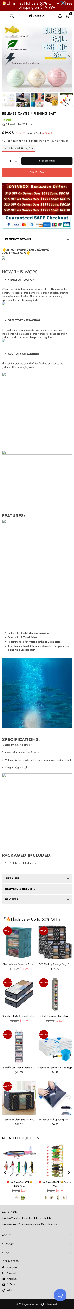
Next (69, 57)
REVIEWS (11, 899)
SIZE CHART (61, 141)
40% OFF (7, 930)
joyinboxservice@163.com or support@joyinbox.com (29, 1224)
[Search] (11, 16)
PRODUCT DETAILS (18, 239)
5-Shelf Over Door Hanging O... (19, 1067)
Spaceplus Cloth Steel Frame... (19, 1119)
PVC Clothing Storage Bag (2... (55, 964)
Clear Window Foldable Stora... (19, 964)
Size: (35, 141)
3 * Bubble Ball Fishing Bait (18, 148)
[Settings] (60, 16)
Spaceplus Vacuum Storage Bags (55, 1067)
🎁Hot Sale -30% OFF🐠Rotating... (19, 1184)
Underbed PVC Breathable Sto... (19, 1016)
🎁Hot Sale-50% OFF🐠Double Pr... (55, 1184)
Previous (5, 57)
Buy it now (37, 172)
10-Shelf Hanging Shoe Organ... (55, 1016)
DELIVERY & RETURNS (20, 889)
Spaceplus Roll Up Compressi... (55, 1119)
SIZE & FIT (12, 878)
